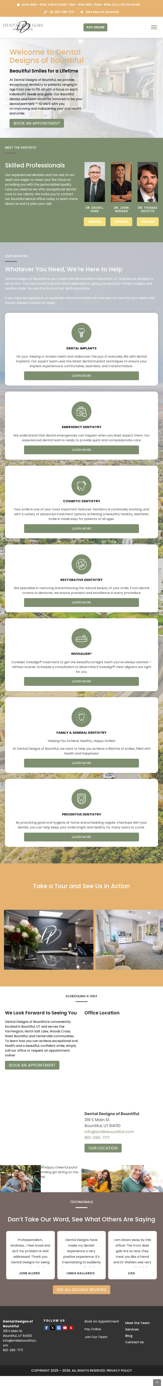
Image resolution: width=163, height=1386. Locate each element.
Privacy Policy (119, 1370)
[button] (48, 940)
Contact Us (134, 1342)
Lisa (131, 1273)
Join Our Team (95, 1337)
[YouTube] (65, 1327)
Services (132, 1329)
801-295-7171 (64, 12)
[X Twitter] (52, 1327)
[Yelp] (71, 1327)
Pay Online (92, 1329)
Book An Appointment (101, 1321)
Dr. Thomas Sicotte (147, 209)
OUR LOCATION (103, 1148)
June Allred (29, 1273)
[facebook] (46, 1327)
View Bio (95, 221)
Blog (128, 1335)
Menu (154, 27)
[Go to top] (157, 1382)
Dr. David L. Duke (95, 209)
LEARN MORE (81, 375)
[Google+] (58, 1327)
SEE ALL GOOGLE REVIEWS (81, 1290)
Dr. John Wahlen (121, 209)
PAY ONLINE (95, 27)
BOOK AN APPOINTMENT (37, 123)
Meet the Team (137, 1323)
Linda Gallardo (81, 1273)
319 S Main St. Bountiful (102, 12)
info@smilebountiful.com (109, 1131)
